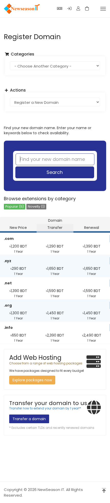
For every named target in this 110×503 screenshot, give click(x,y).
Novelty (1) (36, 206)
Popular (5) (14, 206)
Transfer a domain (29, 418)
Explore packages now (32, 380)
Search (55, 172)
